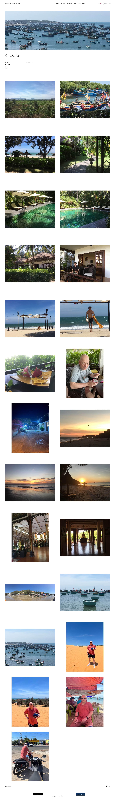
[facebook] (99, 3)
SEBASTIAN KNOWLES (12, 4)
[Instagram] (101, 3)
